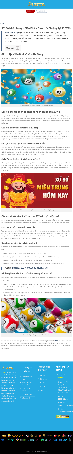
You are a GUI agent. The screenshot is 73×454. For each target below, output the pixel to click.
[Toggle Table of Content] (17, 48)
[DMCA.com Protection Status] (62, 416)
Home (2, 23)
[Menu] (2, 4)
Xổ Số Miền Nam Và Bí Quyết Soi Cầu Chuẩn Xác (30, 268)
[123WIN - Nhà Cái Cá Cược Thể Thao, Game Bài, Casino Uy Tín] (36, 4)
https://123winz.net (65, 405)
